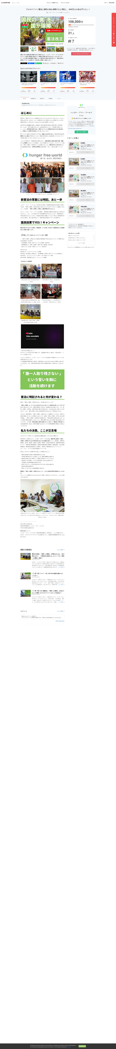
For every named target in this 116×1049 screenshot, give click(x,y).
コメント (59, 98)
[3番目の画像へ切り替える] (42, 49)
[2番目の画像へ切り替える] (33, 49)
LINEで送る (39, 63)
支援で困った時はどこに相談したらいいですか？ (77, 240)
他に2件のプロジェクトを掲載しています (82, 118)
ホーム (24, 98)
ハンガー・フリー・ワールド (54, 12)
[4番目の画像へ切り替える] (51, 49)
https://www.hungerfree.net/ (76, 128)
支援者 (42, 98)
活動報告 (33, 98)
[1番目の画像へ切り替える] (24, 49)
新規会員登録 (111, 2)
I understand (82, 1046)
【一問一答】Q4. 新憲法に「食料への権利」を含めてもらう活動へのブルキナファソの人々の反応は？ (48, 592)
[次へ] (62, 31)
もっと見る (60, 549)
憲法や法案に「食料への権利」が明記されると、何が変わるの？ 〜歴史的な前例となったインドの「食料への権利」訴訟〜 (48, 556)
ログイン (106, 2)
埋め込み (54, 63)
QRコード (61, 63)
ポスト (24, 63)
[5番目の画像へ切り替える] (60, 49)
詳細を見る (71, 152)
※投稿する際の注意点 (59, 621)
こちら (81, 247)
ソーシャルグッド (65, 12)
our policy (68, 1046)
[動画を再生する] (42, 31)
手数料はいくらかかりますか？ (74, 235)
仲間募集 (50, 98)
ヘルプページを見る (81, 242)
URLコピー (47, 63)
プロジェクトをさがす (65, 2)
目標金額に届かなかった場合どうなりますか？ (76, 237)
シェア (32, 63)
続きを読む (92, 125)
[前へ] (22, 31)
